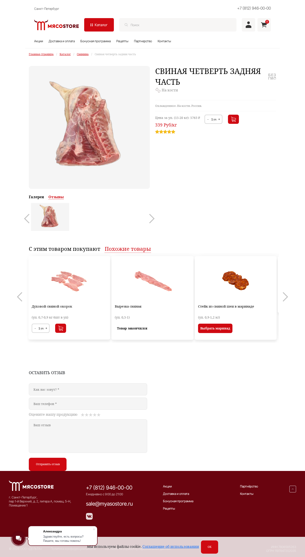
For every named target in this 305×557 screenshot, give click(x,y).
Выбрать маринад (215, 328)
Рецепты (122, 41)
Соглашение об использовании (170, 546)
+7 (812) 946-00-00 (254, 8)
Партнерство (143, 41)
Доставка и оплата (62, 41)
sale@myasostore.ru (109, 503)
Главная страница (41, 54)
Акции (38, 41)
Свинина (83, 54)
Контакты (164, 41)
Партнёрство (249, 486)
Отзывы (56, 196)
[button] (28, 218)
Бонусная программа (95, 41)
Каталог (65, 54)
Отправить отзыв (48, 464)
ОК (209, 547)
